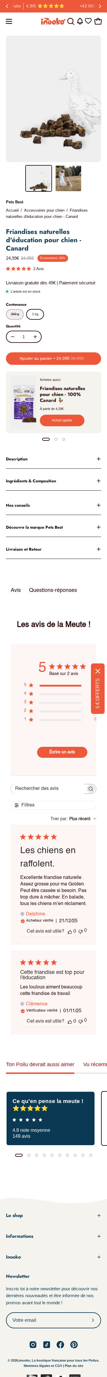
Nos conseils (18, 505)
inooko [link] (24, 1360)
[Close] (97, 671)
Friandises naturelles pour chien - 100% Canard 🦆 (62, 394)
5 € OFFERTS (97, 693)
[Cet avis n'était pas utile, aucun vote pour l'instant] (80, 931)
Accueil (12, 210)
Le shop (14, 1215)
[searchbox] (48, 789)
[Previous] (7, 6)
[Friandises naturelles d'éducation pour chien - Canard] (38, 178)
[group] (53, 6)
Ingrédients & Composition (31, 481)
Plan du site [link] (74, 1366)
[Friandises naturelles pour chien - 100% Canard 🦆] (23, 402)
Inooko (13, 1257)
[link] (33, 1344)
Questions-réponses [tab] (53, 590)
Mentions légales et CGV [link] (43, 1366)
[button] (70, 21)
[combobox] (73, 819)
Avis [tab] (16, 590)
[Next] (100, 6)
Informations (19, 1236)
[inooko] (53, 21)
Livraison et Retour (24, 549)
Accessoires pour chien (44, 210)
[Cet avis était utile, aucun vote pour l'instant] (70, 931)
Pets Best (14, 202)
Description (17, 459)
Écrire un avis (62, 752)
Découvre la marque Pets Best (34, 527)
